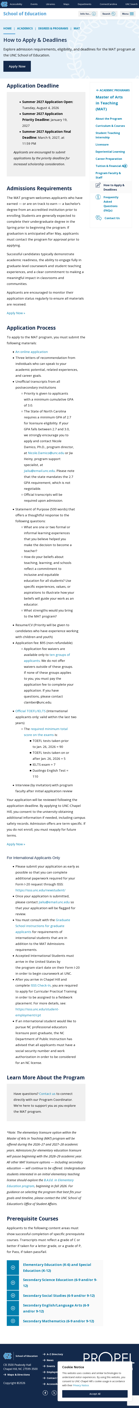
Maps (66, 4)
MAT (77, 28)
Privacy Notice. (81, 1385)
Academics (25, 28)
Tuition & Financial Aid (111, 166)
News (50, 1360)
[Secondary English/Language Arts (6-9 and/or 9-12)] (55, 1308)
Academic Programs (115, 90)
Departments (84, 4)
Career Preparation (109, 159)
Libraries (50, 4)
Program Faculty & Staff (108, 175)
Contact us (47, 1093)
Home (7, 28)
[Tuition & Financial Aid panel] (121, 166)
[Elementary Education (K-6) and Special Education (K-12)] (55, 1267)
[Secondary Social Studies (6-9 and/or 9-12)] (55, 1295)
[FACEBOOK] (47, 1392)
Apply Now (17, 66)
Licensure (102, 144)
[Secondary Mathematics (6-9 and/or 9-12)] (55, 1321)
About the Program (109, 119)
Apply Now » (16, 313)
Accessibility (16, 4)
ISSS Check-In (41, 985)
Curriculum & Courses (110, 126)
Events (34, 4)
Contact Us (53, 1378)
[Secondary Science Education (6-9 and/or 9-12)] (55, 1282)
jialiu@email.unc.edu (39, 471)
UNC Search (131, 4)
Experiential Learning (110, 152)
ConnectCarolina (108, 4)
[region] (95, 1381)
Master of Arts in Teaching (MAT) (109, 102)
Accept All (95, 1393)
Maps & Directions (18, 1374)
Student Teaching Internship (108, 135)
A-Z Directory (55, 1354)
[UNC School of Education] (20, 1359)
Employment (54, 1372)
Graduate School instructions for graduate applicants (42, 926)
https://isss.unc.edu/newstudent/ (40, 890)
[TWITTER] (56, 1392)
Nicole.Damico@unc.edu (46, 453)
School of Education (24, 14)
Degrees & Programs (53, 28)
